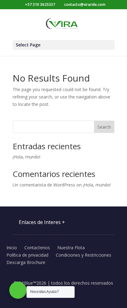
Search (104, 127)
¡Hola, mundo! (26, 157)
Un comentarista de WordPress (44, 185)
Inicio (11, 247)
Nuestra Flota (71, 247)
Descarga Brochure (25, 262)
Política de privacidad (27, 255)
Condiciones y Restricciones (83, 255)
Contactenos (37, 247)
